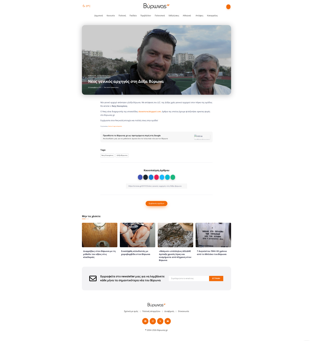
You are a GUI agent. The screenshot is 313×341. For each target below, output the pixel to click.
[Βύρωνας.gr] (156, 6)
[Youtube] (168, 321)
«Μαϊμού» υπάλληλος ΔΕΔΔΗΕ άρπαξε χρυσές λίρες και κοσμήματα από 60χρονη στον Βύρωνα (175, 256)
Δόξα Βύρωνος (104, 76)
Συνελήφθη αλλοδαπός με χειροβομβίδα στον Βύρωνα (135, 253)
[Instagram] (153, 321)
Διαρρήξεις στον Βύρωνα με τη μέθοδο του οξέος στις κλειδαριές (99, 254)
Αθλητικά (92, 76)
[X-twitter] (160, 321)
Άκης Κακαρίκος (107, 155)
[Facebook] (145, 321)
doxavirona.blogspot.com (149, 111)
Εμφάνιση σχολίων (156, 203)
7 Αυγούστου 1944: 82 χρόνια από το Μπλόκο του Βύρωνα (212, 253)
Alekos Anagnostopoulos (115, 126)
